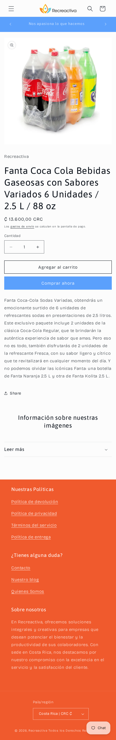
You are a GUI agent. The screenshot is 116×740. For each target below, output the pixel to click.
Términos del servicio (34, 525)
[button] (11, 9)
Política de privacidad (34, 513)
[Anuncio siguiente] (105, 24)
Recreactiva (38, 730)
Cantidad (12, 236)
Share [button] (15, 393)
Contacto (20, 567)
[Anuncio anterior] (10, 24)
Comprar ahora (58, 283)
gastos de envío (22, 226)
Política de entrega (31, 537)
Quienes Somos (27, 591)
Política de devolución (34, 501)
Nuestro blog (25, 579)
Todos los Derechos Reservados (74, 730)
